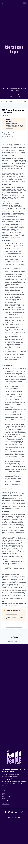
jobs (2, 101)
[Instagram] (16, 812)
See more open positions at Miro (14, 627)
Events (3, 793)
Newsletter (4, 791)
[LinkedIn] (6, 812)
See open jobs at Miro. (11, 123)
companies (9, 101)
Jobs (3, 794)
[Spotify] (9, 812)
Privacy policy (11, 641)
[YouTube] (12, 812)
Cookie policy (17, 641)
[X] (22, 812)
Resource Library (6, 796)
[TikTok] (19, 812)
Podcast (4, 798)
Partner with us (5, 804)
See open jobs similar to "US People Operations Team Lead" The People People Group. (14, 127)
